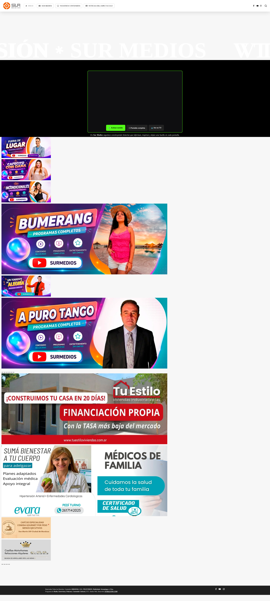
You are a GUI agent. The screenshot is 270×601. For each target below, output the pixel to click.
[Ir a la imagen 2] (4, 372)
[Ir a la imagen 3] (7, 372)
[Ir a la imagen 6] (13, 372)
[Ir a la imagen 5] (11, 372)
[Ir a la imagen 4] (9, 372)
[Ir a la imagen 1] (2, 372)
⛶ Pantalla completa (137, 128)
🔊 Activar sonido (116, 128)
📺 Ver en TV (156, 128)
